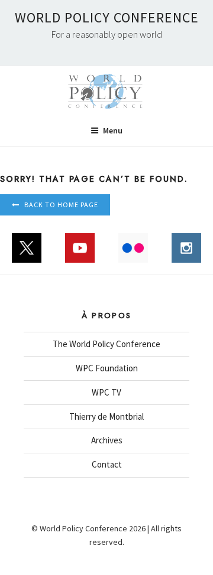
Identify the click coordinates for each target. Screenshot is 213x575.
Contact (107, 464)
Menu (112, 130)
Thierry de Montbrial (106, 416)
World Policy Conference (107, 17)
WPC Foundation (107, 368)
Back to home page (61, 204)
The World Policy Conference (106, 343)
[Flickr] (133, 254)
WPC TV (106, 392)
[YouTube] (79, 254)
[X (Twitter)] (26, 254)
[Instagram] (186, 254)
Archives (106, 440)
